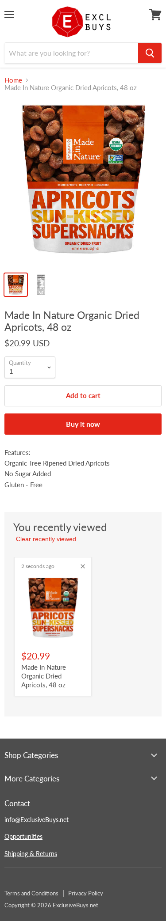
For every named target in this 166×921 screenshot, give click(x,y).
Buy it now (83, 424)
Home (13, 80)
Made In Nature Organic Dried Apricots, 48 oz (43, 675)
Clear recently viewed (46, 538)
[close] (82, 566)
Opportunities (23, 836)
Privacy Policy (85, 893)
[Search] (150, 53)
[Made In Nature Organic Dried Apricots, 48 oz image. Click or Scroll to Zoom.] (83, 183)
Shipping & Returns (30, 853)
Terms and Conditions (31, 893)
